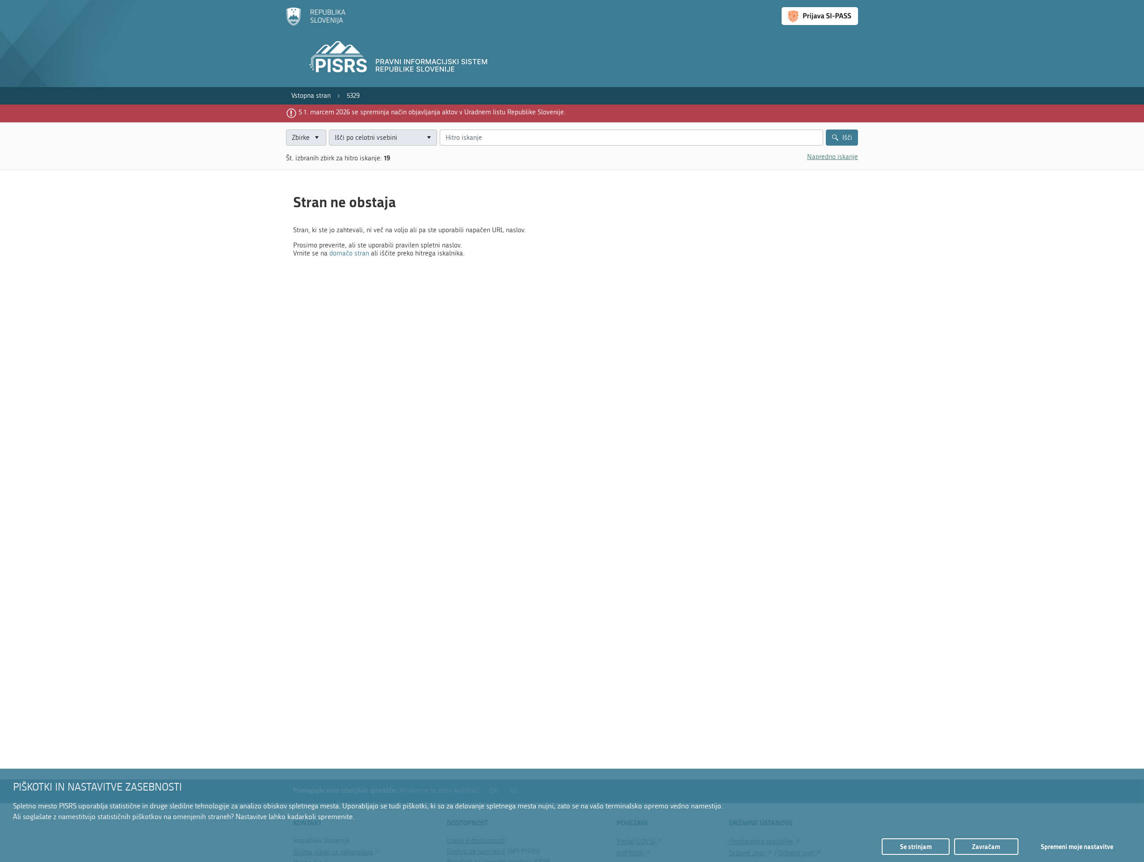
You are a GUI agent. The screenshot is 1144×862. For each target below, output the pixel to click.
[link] (311, 96)
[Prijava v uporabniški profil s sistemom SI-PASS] (820, 16)
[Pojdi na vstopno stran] (315, 24)
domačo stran (349, 253)
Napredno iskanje (832, 157)
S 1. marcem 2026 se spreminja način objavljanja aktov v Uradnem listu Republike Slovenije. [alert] (432, 112)
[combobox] (383, 138)
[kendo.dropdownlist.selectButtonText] (429, 138)
